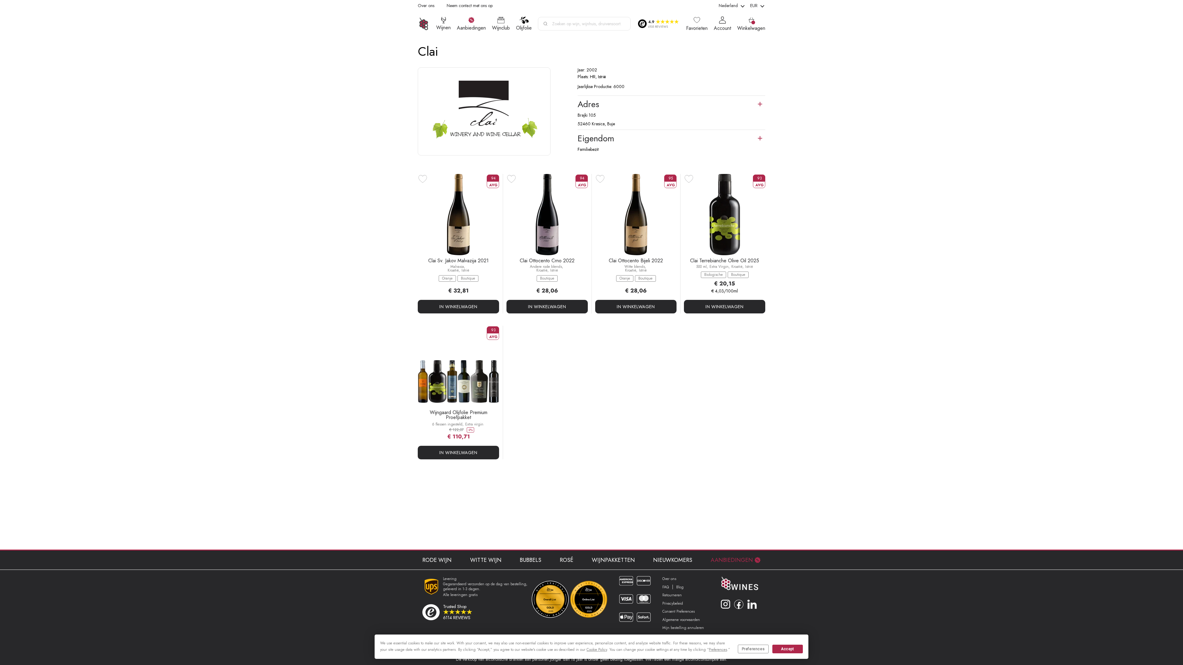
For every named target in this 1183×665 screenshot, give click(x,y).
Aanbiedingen (732, 560)
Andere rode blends (546, 266)
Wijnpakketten (613, 560)
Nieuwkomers (672, 560)
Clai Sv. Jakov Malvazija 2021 (458, 260)
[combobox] (584, 23)
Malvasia (457, 266)
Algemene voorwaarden (681, 620)
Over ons (426, 5)
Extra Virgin (719, 266)
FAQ (665, 587)
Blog (680, 587)
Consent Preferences (678, 611)
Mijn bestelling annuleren (683, 628)
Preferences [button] (718, 649)
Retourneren (672, 595)
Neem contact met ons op (470, 5)
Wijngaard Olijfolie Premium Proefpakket (458, 415)
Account (722, 28)
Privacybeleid (672, 603)
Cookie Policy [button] (597, 649)
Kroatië (453, 270)
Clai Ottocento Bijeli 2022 (636, 260)
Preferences (753, 649)
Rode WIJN (437, 560)
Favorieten (697, 28)
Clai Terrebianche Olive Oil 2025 (724, 260)
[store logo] (424, 23)
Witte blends (634, 266)
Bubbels (530, 560)
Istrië (465, 270)
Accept (787, 649)
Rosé (566, 560)
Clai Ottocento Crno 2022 (547, 260)
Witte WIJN (486, 560)
